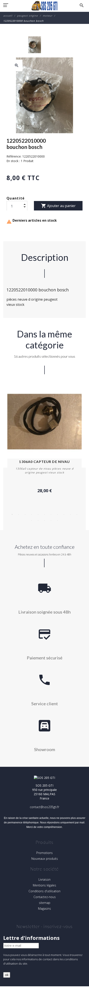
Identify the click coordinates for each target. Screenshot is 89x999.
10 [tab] (70, 514)
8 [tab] (57, 514)
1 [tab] (12, 514)
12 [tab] (31, 520)
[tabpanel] (44, 439)
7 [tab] (51, 514)
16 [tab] (57, 520)
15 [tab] (51, 520)
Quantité (15, 198)
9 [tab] (64, 514)
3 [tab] (25, 514)
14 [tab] (44, 520)
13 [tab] (38, 520)
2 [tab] (18, 514)
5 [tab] (38, 514)
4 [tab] (31, 514)
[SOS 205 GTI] (44, 6)
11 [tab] (77, 514)
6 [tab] (44, 514)
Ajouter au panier (58, 205)
